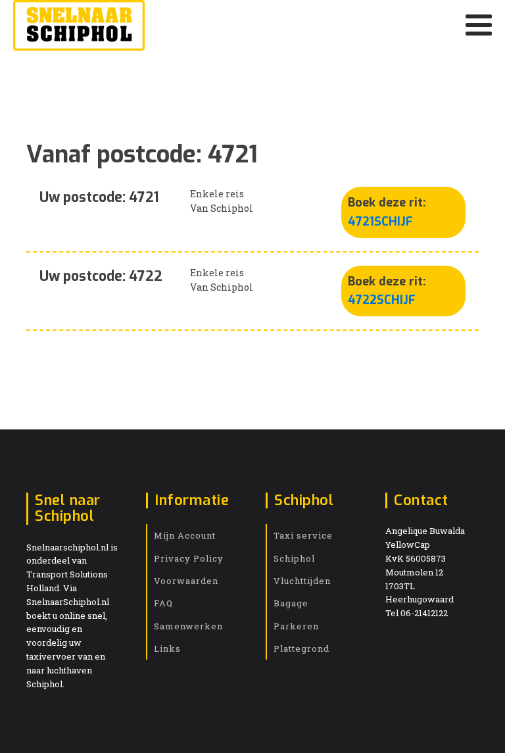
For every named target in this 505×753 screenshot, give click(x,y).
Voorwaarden (186, 581)
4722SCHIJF (382, 300)
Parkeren (296, 626)
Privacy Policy (189, 558)
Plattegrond (301, 648)
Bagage (291, 603)
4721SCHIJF (380, 222)
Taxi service (303, 535)
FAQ (163, 603)
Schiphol (294, 558)
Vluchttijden (302, 581)
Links (167, 648)
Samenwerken (188, 626)
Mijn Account (185, 535)
